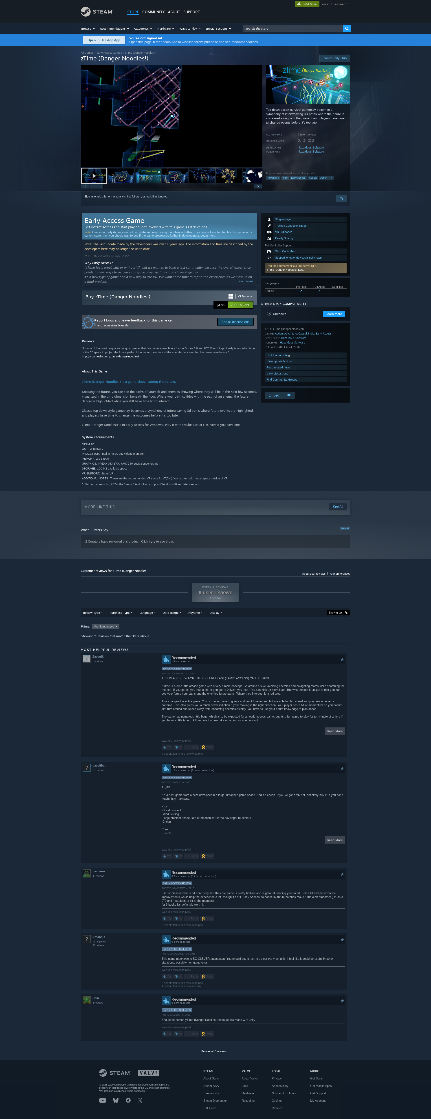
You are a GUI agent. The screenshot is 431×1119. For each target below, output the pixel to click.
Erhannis (98, 937)
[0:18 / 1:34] (171, 116)
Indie (285, 177)
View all (345, 528)
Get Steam (317, 1078)
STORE (133, 12)
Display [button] (214, 612)
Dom (95, 998)
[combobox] (293, 28)
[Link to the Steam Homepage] (97, 15)
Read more (246, 281)
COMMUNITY (153, 12)
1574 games (99, 941)
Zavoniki (98, 656)
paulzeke (98, 871)
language (339, 4)
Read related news (278, 367)
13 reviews (98, 770)
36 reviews (98, 945)
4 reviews (97, 1002)
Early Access (298, 177)
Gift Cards (210, 1108)
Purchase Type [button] (120, 612)
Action (323, 177)
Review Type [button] (91, 612)
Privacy (277, 1078)
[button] (88, 28)
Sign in (88, 196)
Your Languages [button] (104, 626)
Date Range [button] (170, 612)
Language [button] (146, 612)
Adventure (273, 177)
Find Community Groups (282, 379)
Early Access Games (109, 52)
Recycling (248, 1100)
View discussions (277, 373)
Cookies (277, 1100)
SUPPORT (191, 12)
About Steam (211, 1078)
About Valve (249, 1078)
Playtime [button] (194, 612)
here (152, 541)
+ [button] (331, 177)
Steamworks (211, 1093)
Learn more (208, 235)
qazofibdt (99, 765)
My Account (318, 1100)
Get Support (318, 1093)
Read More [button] (335, 731)
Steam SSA (211, 1086)
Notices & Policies (284, 1093)
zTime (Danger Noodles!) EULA (286, 269)
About (174, 12)
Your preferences (339, 573)
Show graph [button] (336, 612)
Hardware (248, 1093)
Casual (313, 177)
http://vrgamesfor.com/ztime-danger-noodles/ (110, 356)
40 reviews (98, 876)
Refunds (277, 1108)
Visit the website (277, 355)
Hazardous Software (311, 147)
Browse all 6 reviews (213, 1051)
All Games (87, 52)
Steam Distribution (215, 1100)
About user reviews (313, 573)
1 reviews (97, 661)
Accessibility (280, 1086)
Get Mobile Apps (321, 1086)
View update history (279, 361)
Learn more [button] (333, 314)
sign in (325, 4)
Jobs (245, 1086)
